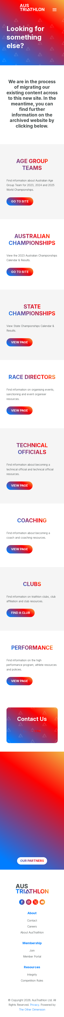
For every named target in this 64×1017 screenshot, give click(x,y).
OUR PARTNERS (32, 860)
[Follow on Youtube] (42, 902)
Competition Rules (32, 980)
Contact (32, 920)
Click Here (32, 731)
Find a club (20, 612)
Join (32, 950)
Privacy (34, 1004)
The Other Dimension (32, 1009)
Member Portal (32, 956)
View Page (19, 342)
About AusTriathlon (32, 932)
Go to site (20, 201)
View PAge (19, 410)
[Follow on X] (35, 902)
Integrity (32, 974)
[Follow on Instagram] (28, 902)
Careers (32, 926)
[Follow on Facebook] (22, 902)
